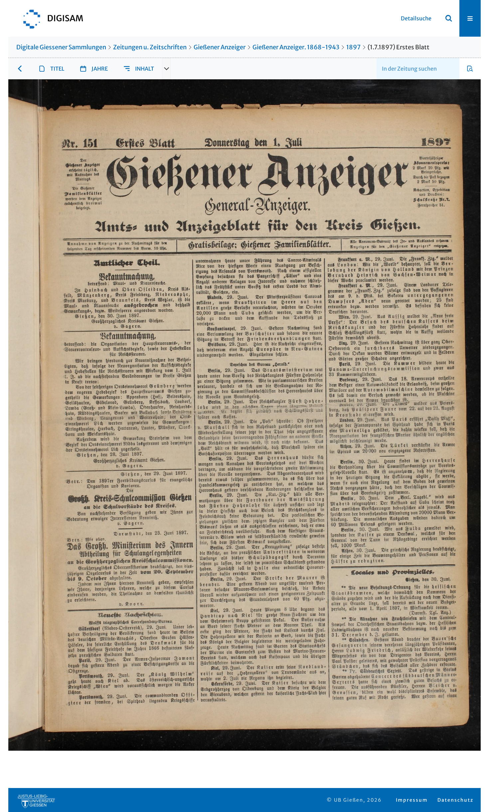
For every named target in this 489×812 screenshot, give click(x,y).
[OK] (448, 18)
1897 (353, 47)
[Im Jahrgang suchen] (470, 68)
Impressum (412, 800)
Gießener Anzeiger (219, 47)
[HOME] (49, 18)
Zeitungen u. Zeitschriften (150, 47)
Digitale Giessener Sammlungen (61, 47)
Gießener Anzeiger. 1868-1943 (295, 47)
